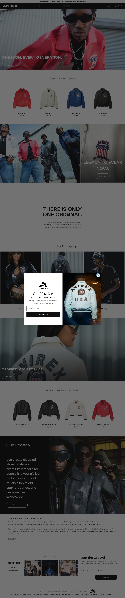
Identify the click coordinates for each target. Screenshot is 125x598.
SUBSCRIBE (43, 314)
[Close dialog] (98, 275)
